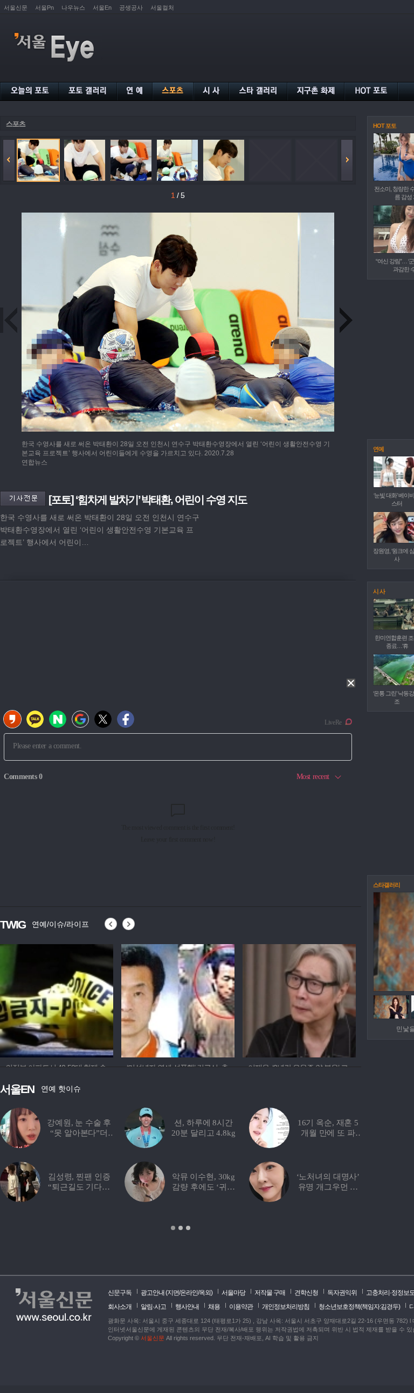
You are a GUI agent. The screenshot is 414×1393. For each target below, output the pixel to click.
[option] (56, 999)
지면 (173, 1292)
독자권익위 (342, 1292)
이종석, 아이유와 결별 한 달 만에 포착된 (203, 1186)
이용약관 (241, 1306)
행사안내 (187, 1306)
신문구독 (120, 1292)
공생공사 (131, 7)
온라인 (189, 1292)
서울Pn (44, 7)
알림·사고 (153, 1306)
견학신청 (306, 1292)
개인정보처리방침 (285, 1306)
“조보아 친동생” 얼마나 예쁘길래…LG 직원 (328, 1186)
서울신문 (15, 7)
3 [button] (188, 1228)
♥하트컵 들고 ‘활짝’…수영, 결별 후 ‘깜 (78, 1133)
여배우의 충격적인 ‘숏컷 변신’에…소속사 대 (203, 1133)
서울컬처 (162, 7)
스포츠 (15, 124)
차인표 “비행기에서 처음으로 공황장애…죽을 (79, 1186)
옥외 (205, 1292)
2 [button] (180, 1228)
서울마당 (233, 1292)
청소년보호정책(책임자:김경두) (359, 1306)
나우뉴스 (73, 7)
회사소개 (120, 1306)
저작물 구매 (269, 1292)
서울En (102, 7)
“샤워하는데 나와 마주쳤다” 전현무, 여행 (328, 1133)
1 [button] (173, 1228)
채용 (214, 1306)
